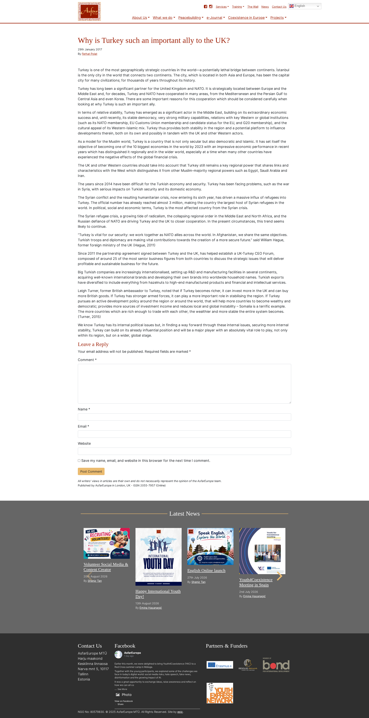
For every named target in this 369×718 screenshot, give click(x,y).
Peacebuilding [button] (189, 18)
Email (83, 426)
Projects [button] (277, 18)
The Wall (252, 6)
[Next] (278, 576)
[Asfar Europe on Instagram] (210, 6)
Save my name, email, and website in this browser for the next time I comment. (145, 461)
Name (84, 409)
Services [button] (221, 6)
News (265, 6)
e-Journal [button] (214, 18)
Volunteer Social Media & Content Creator (106, 567)
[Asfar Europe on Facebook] (205, 6)
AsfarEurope (132, 652)
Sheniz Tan (95, 580)
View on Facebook (124, 701)
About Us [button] (139, 18)
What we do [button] (162, 18)
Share (120, 704)
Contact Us (279, 6)
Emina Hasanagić (151, 607)
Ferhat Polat (89, 53)
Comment (87, 360)
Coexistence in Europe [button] (246, 18)
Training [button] (237, 6)
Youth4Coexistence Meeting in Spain (256, 582)
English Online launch (206, 570)
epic (180, 711)
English (299, 6)
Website (84, 443)
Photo (127, 695)
